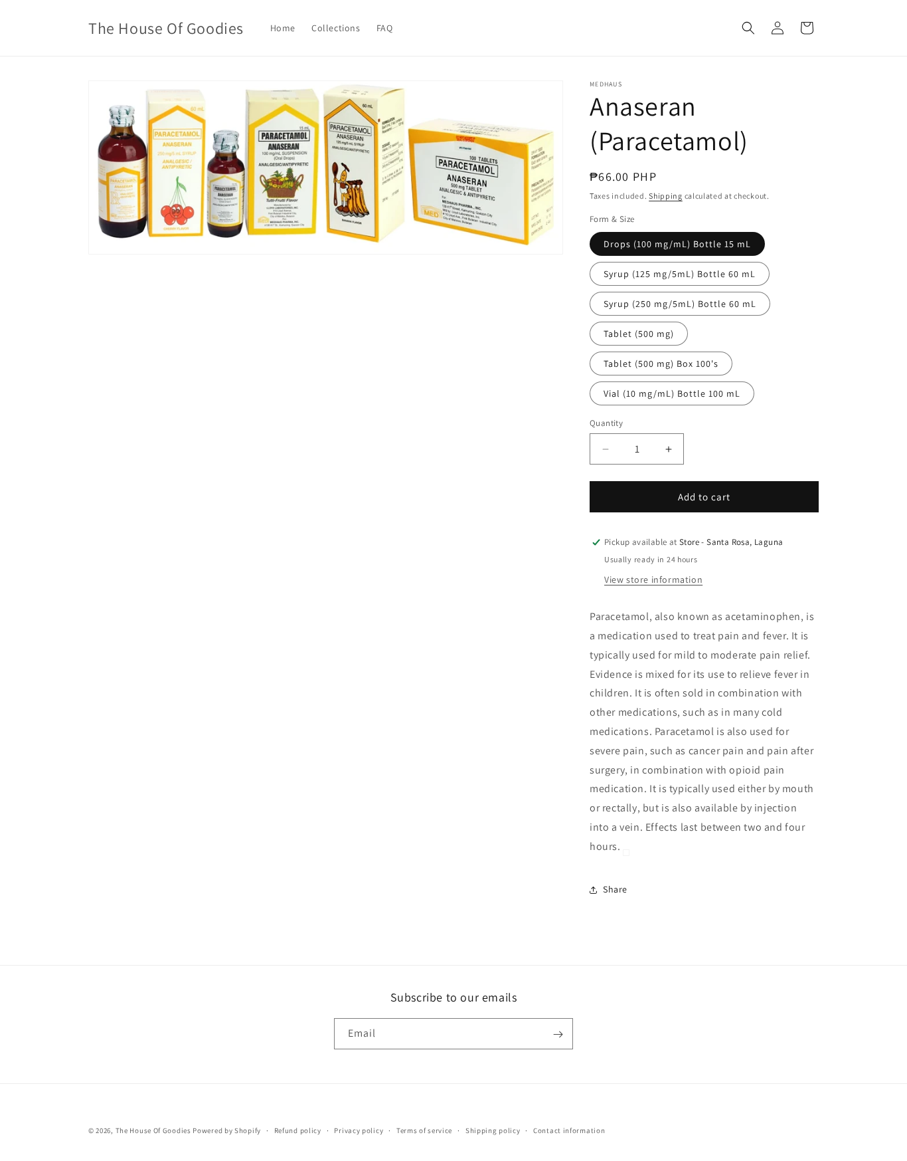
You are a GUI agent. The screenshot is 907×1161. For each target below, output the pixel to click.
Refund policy (297, 1129)
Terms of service (424, 1129)
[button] (748, 28)
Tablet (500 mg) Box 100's (661, 363)
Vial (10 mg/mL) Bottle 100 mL (672, 393)
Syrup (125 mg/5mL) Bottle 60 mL (680, 274)
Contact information (569, 1129)
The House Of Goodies (153, 1130)
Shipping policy (493, 1129)
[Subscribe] (557, 1034)
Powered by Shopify (227, 1130)
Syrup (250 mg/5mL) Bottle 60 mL (680, 304)
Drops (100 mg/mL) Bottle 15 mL (677, 244)
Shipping (666, 196)
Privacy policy (358, 1129)
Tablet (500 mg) (639, 334)
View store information (653, 579)
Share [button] (615, 889)
